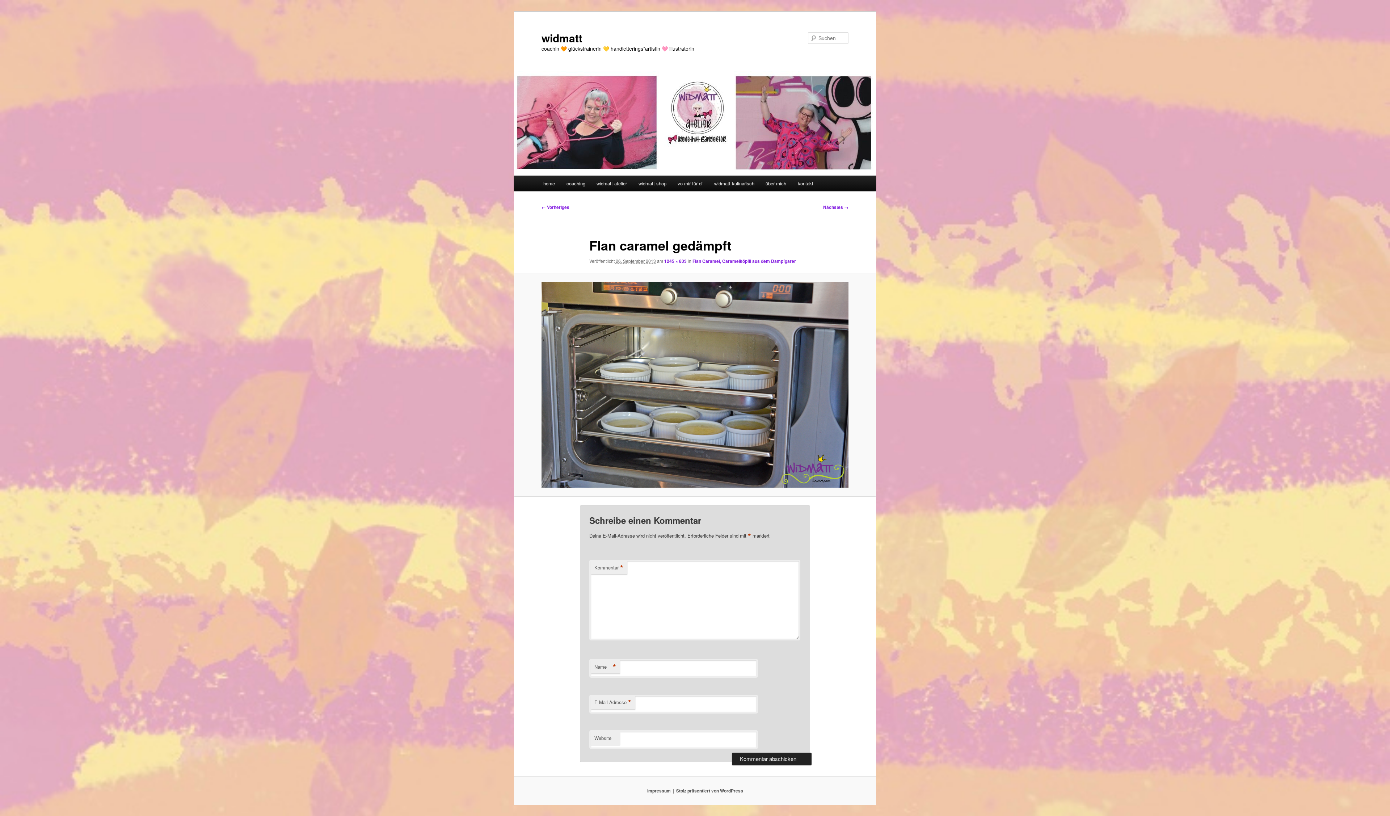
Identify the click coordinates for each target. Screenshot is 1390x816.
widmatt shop (652, 183)
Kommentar (608, 567)
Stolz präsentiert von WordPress (709, 790)
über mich (776, 183)
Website (602, 738)
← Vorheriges (555, 207)
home (549, 183)
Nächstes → (835, 207)
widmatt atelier (612, 183)
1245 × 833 (675, 261)
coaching (575, 183)
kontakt (805, 183)
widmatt (562, 38)
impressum (659, 790)
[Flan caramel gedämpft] (695, 384)
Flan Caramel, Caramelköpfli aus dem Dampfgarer (744, 261)
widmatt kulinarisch (734, 183)
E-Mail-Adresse (612, 702)
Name (605, 667)
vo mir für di (690, 183)
